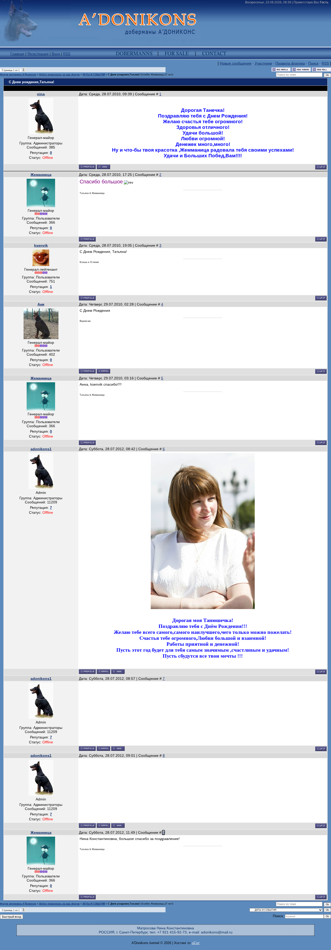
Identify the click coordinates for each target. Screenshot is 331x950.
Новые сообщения (235, 63)
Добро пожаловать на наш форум (59, 74)
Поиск (313, 63)
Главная (17, 54)
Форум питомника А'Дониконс (18, 74)
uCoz (196, 943)
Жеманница (41, 175)
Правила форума (290, 63)
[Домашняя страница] (103, 167)
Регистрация (38, 54)
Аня (40, 304)
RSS (66, 54)
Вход (56, 54)
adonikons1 (41, 449)
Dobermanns (134, 53)
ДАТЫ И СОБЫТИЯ (93, 74)
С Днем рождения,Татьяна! (124, 74)
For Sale (177, 53)
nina (41, 94)
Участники (263, 63)
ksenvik (41, 245)
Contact (214, 53)
